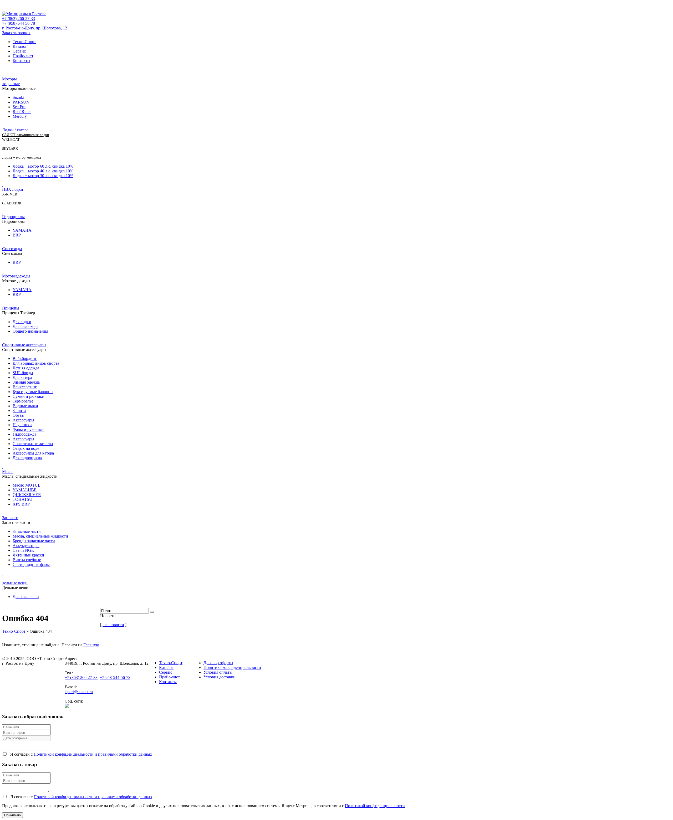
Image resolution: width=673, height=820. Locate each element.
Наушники (22, 424)
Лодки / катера (15, 130)
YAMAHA (22, 230)
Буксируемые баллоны (33, 391)
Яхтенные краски (28, 555)
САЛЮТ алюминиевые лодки (25, 135)
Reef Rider (22, 111)
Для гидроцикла (27, 458)
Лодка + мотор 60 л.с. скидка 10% (43, 166)
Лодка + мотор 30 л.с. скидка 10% (43, 175)
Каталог (20, 46)
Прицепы (10, 308)
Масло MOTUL (26, 485)
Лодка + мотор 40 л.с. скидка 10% (43, 171)
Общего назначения (30, 331)
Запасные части (27, 531)
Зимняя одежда (26, 382)
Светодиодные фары (31, 564)
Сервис (19, 51)
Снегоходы (12, 248)
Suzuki (18, 97)
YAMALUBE (25, 490)
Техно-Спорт (24, 41)
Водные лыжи (25, 406)
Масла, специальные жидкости (40, 536)
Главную (91, 645)
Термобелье (23, 401)
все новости (113, 624)
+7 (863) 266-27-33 (18, 18)
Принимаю (12, 815)
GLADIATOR (11, 203)
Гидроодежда (24, 434)
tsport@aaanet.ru (79, 691)
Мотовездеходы (16, 276)
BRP (17, 235)
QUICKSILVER (27, 494)
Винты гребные (27, 560)
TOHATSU (22, 499)
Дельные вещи (26, 596)
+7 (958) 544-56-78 (18, 23)
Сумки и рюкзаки (28, 396)
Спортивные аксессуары (24, 345)
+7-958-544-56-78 (115, 677)
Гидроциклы (13, 216)
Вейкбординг (25, 358)
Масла (7, 471)
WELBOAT (11, 140)
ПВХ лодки (12, 189)
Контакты (21, 60)
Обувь (18, 415)
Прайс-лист (23, 56)
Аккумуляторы (26, 545)
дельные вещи (15, 583)
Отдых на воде (26, 448)
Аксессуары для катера (33, 453)
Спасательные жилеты (33, 443)
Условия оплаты (217, 672)
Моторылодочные (11, 81)
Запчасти (10, 517)
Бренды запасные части (34, 541)
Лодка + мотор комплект (21, 157)
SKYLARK (10, 149)
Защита (19, 410)
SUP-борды (23, 372)
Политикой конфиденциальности (375, 805)
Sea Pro (19, 107)
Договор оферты (218, 663)
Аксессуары (23, 420)
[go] (152, 612)
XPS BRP (21, 504)
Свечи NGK (23, 550)
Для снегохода (25, 326)
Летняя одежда (26, 368)
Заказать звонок (16, 32)
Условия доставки (219, 677)
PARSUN (21, 102)
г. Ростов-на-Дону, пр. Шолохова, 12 (34, 28)
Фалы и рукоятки (28, 429)
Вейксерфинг (25, 387)
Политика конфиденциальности (232, 667)
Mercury (20, 116)
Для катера (22, 377)
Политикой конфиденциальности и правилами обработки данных (93, 754)
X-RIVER (9, 194)
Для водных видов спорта (36, 363)
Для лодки (22, 321)
